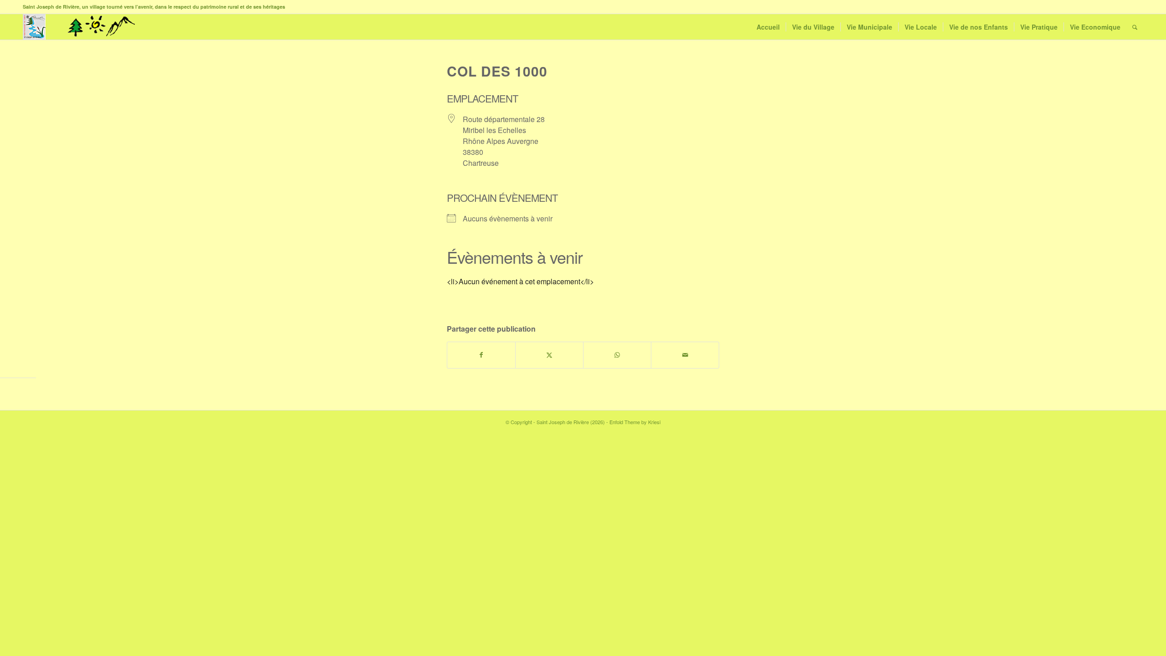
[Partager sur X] (549, 355)
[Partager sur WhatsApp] (617, 355)
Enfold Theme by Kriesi (634, 421)
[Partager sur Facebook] (481, 355)
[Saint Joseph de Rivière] (34, 27)
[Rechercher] (1134, 27)
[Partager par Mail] (685, 355)
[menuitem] (768, 27)
